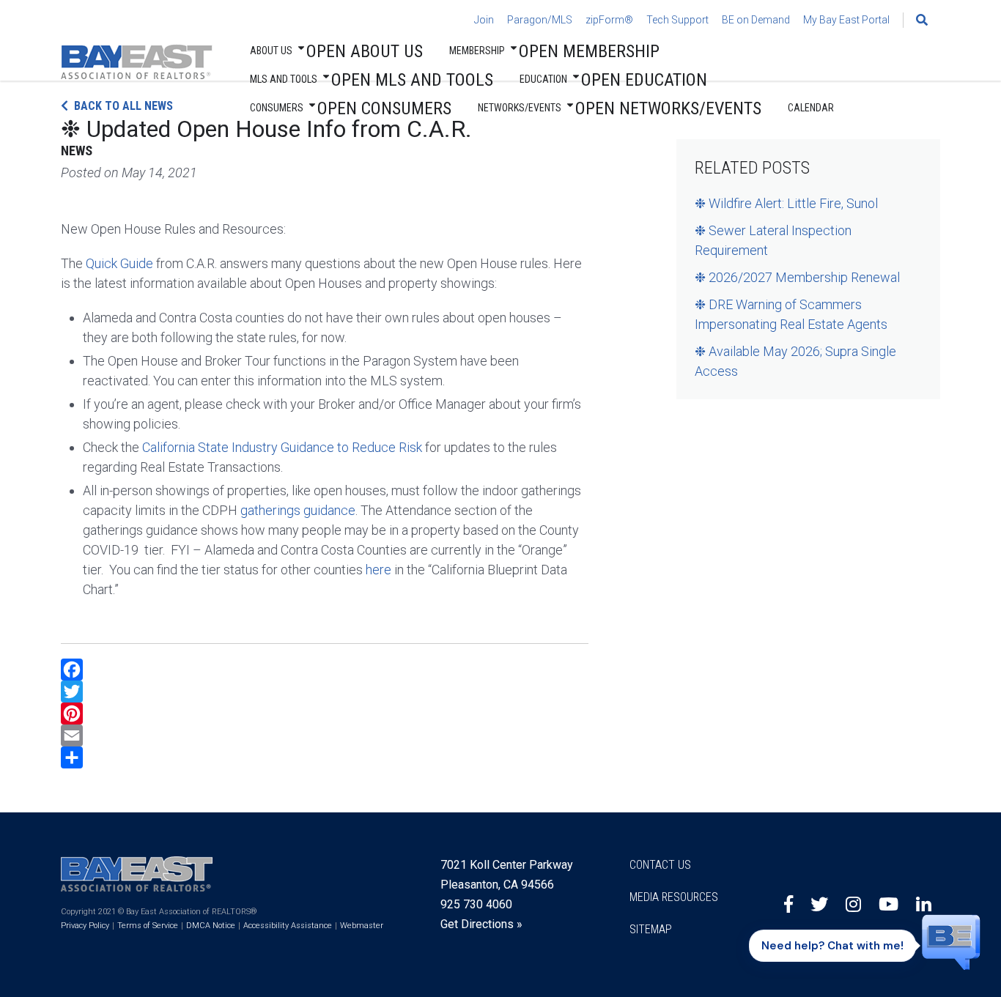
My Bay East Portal (846, 20)
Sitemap (650, 929)
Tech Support (677, 20)
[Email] (324, 735)
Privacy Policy (85, 925)
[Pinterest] (324, 713)
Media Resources (673, 897)
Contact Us (660, 865)
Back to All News (123, 106)
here (378, 569)
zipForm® (609, 20)
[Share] (324, 757)
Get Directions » (481, 924)
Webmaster (361, 925)
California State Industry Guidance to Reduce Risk (282, 447)
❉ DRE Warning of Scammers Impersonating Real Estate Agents (791, 314)
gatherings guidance (297, 510)
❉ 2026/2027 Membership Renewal (797, 277)
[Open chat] (951, 941)
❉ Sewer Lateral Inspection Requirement (773, 240)
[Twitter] (324, 692)
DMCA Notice (210, 925)
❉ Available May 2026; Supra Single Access (795, 361)
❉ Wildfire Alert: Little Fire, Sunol (786, 203)
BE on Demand (756, 20)
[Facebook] (324, 670)
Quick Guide (119, 263)
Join (484, 20)
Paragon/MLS (539, 20)
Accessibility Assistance (287, 925)
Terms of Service (147, 925)
